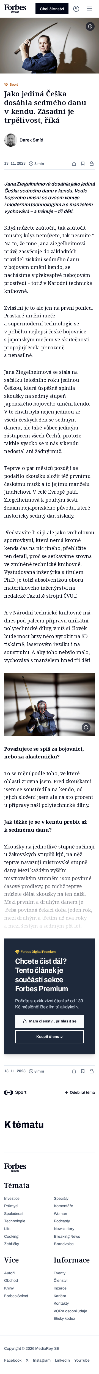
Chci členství (52, 9)
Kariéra (60, 1296)
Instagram (42, 1360)
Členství (60, 1280)
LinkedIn (62, 1360)
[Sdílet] (74, 163)
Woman (60, 1214)
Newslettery (64, 1229)
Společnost (13, 1214)
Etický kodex (64, 1318)
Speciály (61, 1198)
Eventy (59, 1273)
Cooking (11, 1236)
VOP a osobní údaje (70, 1311)
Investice (12, 1198)
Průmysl (11, 1206)
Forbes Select (16, 1296)
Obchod (11, 1280)
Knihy (9, 1288)
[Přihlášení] (76, 8)
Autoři (9, 1273)
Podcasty (62, 1221)
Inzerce (60, 1288)
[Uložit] (83, 163)
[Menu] (89, 8)
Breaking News (67, 1236)
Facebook (12, 1360)
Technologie (14, 1221)
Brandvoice (64, 1244)
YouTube (82, 1360)
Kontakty (61, 1303)
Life (7, 1229)
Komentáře (63, 1206)
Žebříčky (11, 1244)
